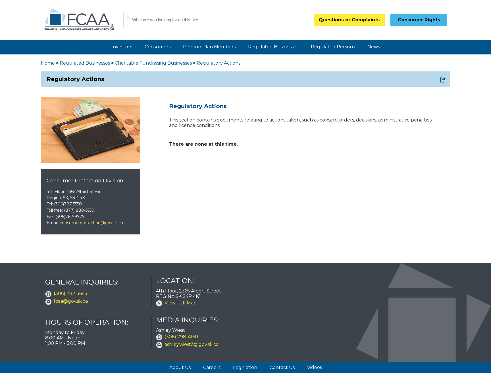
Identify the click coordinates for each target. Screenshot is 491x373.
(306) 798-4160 (181, 336)
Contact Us (282, 367)
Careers (211, 367)
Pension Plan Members (209, 47)
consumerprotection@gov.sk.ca (91, 222)
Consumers (157, 47)
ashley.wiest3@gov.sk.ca (192, 344)
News (373, 47)
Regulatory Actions (218, 63)
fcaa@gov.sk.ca (71, 301)
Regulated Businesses (273, 47)
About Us (180, 367)
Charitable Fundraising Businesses (153, 63)
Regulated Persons (333, 47)
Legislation (245, 367)
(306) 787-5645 (70, 293)
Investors (121, 47)
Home (48, 63)
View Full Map (181, 303)
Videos (314, 367)
